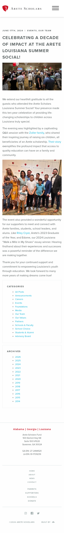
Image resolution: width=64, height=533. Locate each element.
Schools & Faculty (24, 325)
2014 (17, 401)
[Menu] (55, 8)
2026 (18, 357)
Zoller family (36, 133)
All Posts (19, 292)
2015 (17, 397)
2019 (17, 382)
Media (18, 310)
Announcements (23, 295)
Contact (31, 482)
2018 (17, 386)
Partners (19, 321)
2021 (17, 375)
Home (32, 471)
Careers (19, 299)
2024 (18, 364)
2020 (18, 379)
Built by (46, 522)
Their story (54, 142)
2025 (18, 360)
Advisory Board (23, 336)
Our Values (20, 317)
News (32, 478)
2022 (18, 371)
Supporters (32, 493)
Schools (32, 497)
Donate (32, 501)
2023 (18, 368)
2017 (17, 390)
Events (18, 303)
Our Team (20, 314)
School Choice (22, 328)
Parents (32, 489)
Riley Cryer (23, 233)
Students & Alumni (24, 332)
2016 (17, 394)
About (32, 475)
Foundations (21, 306)
